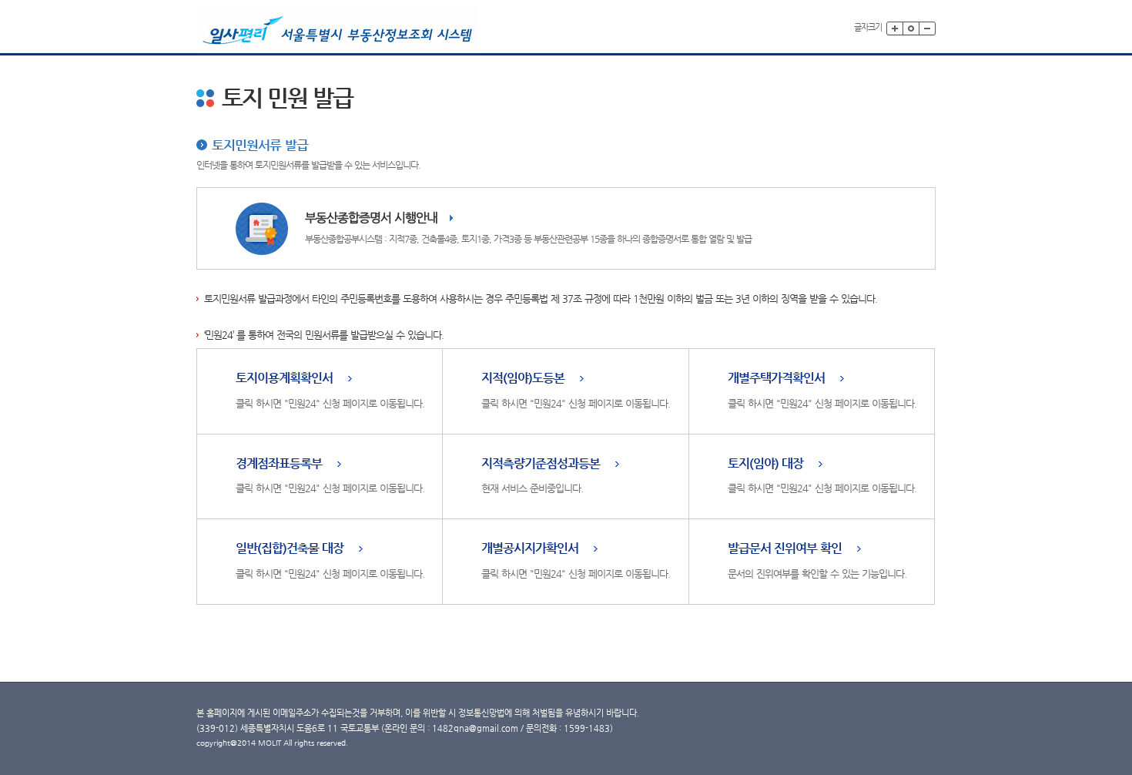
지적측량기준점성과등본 (540, 464)
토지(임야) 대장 (765, 464)
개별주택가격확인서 (776, 378)
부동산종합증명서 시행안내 (371, 217)
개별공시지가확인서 (529, 548)
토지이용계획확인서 (284, 378)
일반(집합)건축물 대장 (289, 548)
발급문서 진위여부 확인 (785, 548)
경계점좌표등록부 (279, 464)
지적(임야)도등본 (522, 378)
